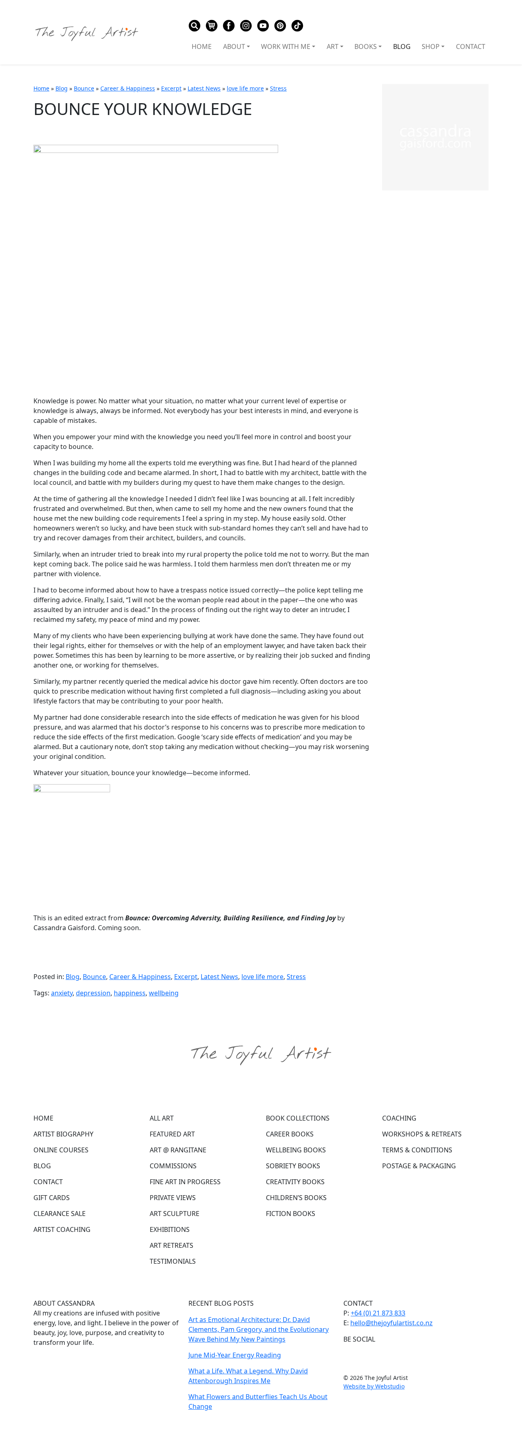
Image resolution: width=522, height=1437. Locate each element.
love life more (245, 88)
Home (202, 46)
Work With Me (285, 46)
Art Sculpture (174, 1213)
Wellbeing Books (296, 1149)
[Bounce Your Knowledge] (155, 266)
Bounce (84, 88)
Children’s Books (296, 1197)
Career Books (290, 1134)
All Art (162, 1118)
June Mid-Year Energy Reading (234, 1355)
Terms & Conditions (417, 1149)
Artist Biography (63, 1134)
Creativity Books (295, 1181)
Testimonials (173, 1261)
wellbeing (164, 992)
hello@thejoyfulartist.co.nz (391, 1322)
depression (93, 992)
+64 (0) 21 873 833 (378, 1313)
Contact (470, 46)
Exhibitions (170, 1229)
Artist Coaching (62, 1229)
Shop (431, 46)
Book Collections (298, 1118)
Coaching (399, 1118)
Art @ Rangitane (178, 1149)
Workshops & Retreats (422, 1134)
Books (365, 46)
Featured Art (172, 1134)
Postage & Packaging (419, 1165)
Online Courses (60, 1149)
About (234, 46)
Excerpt (171, 88)
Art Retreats (171, 1245)
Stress (278, 88)
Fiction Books (290, 1213)
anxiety (62, 992)
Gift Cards (51, 1197)
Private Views (173, 1197)
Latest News (204, 88)
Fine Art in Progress (185, 1181)
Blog (402, 46)
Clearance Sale (59, 1213)
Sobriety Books (293, 1165)
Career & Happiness (127, 88)
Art (332, 46)
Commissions (173, 1165)
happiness (130, 992)
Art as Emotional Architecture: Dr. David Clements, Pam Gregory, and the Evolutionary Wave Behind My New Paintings (258, 1329)
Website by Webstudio (374, 1386)
